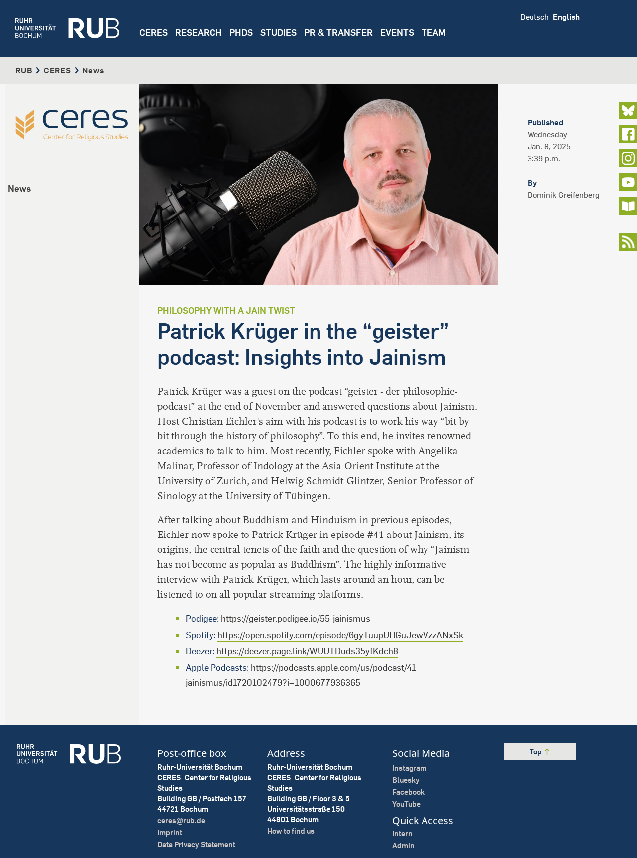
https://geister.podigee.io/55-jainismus (295, 618)
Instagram (409, 768)
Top (536, 751)
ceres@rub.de (181, 820)
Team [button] (434, 32)
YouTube (406, 804)
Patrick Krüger (189, 391)
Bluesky (406, 780)
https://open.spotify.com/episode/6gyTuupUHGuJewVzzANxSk (340, 635)
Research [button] (198, 32)
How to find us (291, 831)
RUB (23, 70)
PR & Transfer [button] (338, 32)
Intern (402, 833)
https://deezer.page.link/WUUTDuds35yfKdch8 (307, 651)
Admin (403, 845)
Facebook (408, 792)
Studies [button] (278, 32)
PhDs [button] (241, 32)
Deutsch (534, 17)
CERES (153, 32)
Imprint (169, 832)
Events (397, 32)
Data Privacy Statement (196, 844)
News (19, 188)
